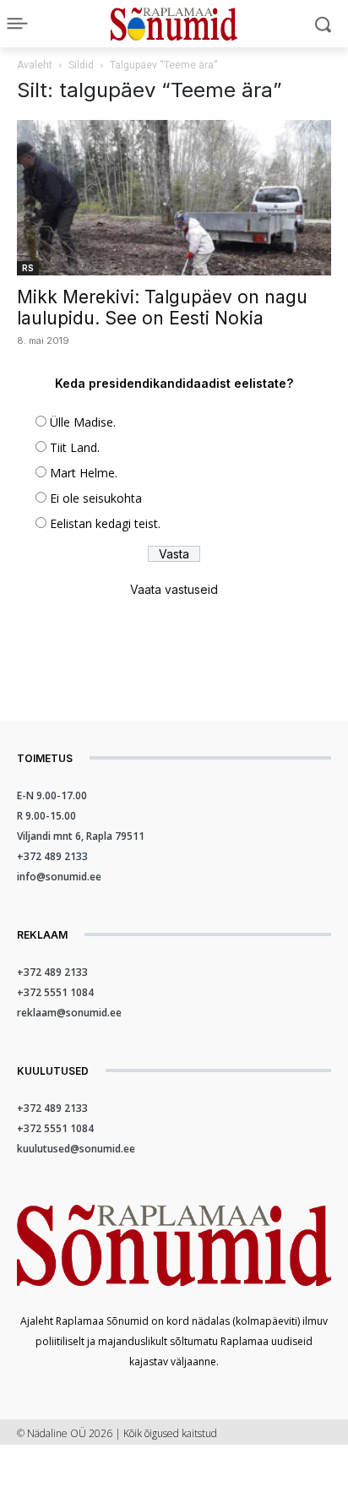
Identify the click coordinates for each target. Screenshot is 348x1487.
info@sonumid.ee (59, 876)
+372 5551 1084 (55, 992)
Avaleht (34, 65)
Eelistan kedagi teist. (105, 523)
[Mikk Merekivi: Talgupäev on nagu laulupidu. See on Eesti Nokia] (174, 197)
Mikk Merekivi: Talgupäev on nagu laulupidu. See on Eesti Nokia (162, 307)
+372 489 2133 (52, 856)
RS (28, 268)
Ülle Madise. (83, 422)
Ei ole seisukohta (96, 498)
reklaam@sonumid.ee (69, 1012)
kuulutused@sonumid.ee (76, 1148)
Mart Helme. (83, 473)
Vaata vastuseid (174, 589)
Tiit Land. (75, 447)
